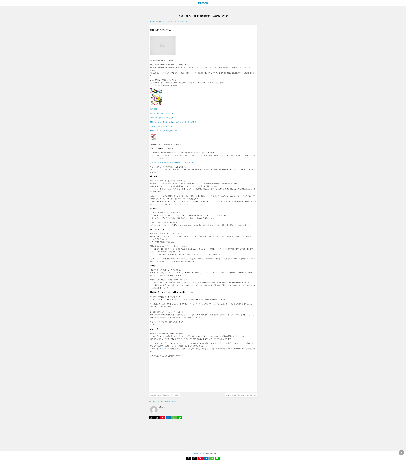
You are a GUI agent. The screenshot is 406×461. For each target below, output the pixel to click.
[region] (203, 374)
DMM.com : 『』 (173, 122)
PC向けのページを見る (197, 453)
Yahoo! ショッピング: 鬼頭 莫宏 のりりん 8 (165, 131)
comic (154, 401)
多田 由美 (163, 349)
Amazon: (162, 113)
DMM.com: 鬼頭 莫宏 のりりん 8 (161, 118)
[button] (203, 8)
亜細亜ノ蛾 (203, 3)
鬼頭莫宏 (167, 401)
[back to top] (401, 452)
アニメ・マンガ (176, 21)
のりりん (186, 21)
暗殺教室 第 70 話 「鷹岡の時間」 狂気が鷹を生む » (241, 395)
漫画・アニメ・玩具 (164, 21)
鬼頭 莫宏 (153, 109)
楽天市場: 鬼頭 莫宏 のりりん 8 (161, 126)
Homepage (153, 21)
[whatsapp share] (174, 419)
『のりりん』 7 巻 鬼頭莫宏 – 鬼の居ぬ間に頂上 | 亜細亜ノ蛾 (171, 162)
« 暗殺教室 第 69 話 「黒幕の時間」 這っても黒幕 (164, 395)
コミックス (160, 401)
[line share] (179, 419)
